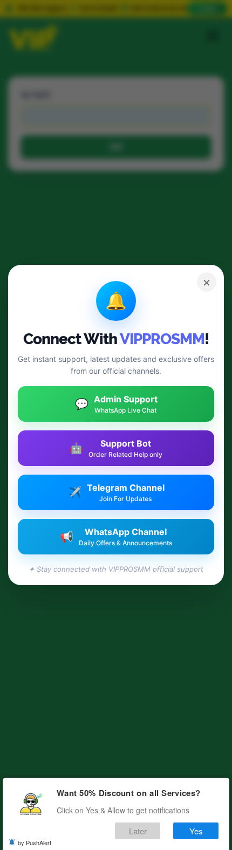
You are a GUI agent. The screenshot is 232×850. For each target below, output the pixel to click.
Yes (196, 831)
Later (138, 831)
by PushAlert (34, 842)
